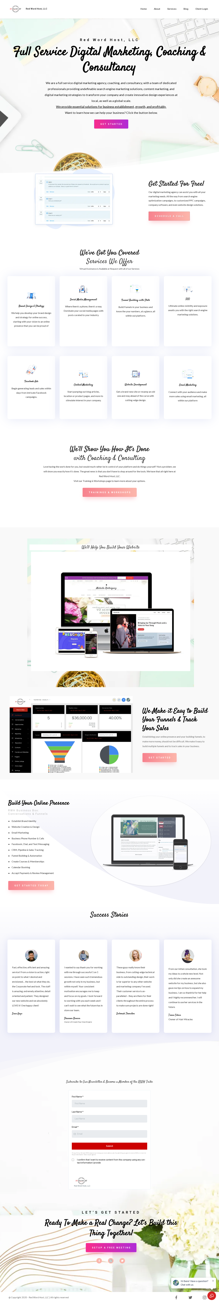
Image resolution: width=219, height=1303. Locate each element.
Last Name (77, 1112)
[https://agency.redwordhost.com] (15, 8)
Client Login (201, 9)
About (157, 9)
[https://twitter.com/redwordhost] (122, 1260)
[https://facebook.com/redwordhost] (99, 1260)
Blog (186, 9)
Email (75, 1127)
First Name (77, 1096)
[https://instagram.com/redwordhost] (110, 1260)
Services (171, 9)
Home (143, 9)
